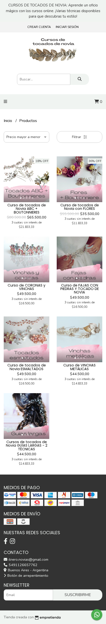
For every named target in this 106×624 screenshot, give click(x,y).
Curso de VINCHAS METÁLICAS (79, 367)
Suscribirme (78, 595)
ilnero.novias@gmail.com (28, 559)
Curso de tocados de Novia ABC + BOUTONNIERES (26, 209)
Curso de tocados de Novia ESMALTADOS (26, 367)
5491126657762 (22, 564)
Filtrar (77, 137)
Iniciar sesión (67, 27)
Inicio (8, 120)
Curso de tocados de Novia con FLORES (79, 207)
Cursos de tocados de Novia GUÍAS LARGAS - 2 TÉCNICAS (26, 445)
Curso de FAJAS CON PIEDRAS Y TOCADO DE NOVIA (79, 289)
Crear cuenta (39, 27)
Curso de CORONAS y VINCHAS (26, 287)
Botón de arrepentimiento (27, 575)
